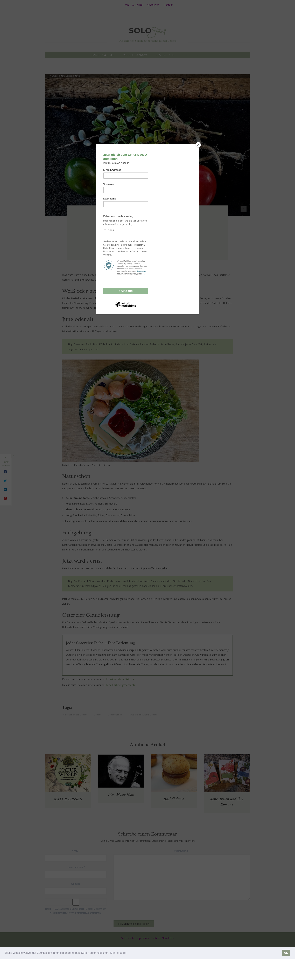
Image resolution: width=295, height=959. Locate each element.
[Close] (198, 144)
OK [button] (286, 952)
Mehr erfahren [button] (118, 952)
